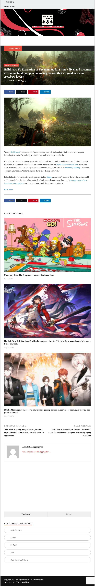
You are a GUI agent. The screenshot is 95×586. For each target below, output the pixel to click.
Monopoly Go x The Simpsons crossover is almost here (29, 275)
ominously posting (72, 168)
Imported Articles (11, 65)
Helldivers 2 (15, 152)
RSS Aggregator (23, 81)
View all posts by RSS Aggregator (36, 452)
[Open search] (88, 48)
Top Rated (26, 514)
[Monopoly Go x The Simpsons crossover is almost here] (47, 246)
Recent (69, 514)
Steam (49, 177)
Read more (8, 189)
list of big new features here (67, 164)
